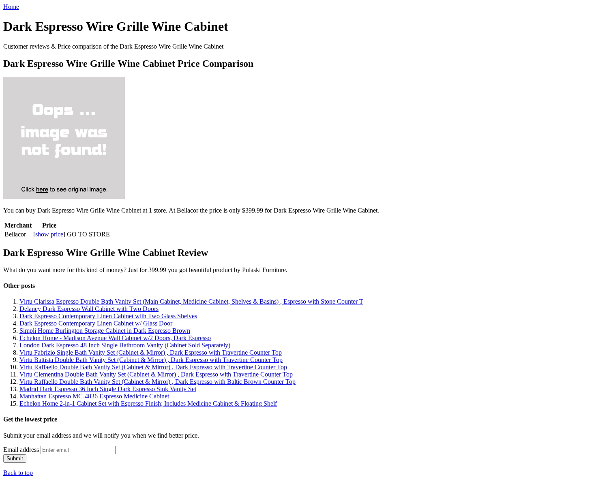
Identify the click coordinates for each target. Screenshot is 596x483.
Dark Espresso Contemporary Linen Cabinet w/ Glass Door (95, 323)
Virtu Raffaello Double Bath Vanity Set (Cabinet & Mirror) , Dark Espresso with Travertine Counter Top (153, 367)
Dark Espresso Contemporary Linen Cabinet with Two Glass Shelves (108, 316)
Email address (21, 449)
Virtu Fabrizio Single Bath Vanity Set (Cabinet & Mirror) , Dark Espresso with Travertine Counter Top (150, 352)
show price (49, 234)
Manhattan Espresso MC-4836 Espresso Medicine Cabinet (94, 396)
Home (11, 6)
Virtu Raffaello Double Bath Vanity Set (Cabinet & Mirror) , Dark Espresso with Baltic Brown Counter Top (157, 381)
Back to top (18, 472)
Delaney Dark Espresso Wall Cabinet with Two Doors (89, 308)
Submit (14, 458)
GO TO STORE (88, 234)
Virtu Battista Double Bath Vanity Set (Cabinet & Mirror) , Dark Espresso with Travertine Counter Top (151, 359)
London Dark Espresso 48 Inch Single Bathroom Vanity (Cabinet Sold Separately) (124, 345)
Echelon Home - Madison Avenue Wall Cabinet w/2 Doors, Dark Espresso (115, 337)
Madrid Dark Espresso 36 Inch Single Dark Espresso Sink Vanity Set (107, 388)
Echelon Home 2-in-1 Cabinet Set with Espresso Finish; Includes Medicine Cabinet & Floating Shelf (148, 403)
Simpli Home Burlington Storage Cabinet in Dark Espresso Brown (104, 330)
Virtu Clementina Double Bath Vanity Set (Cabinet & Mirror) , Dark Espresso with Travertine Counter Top (156, 374)
